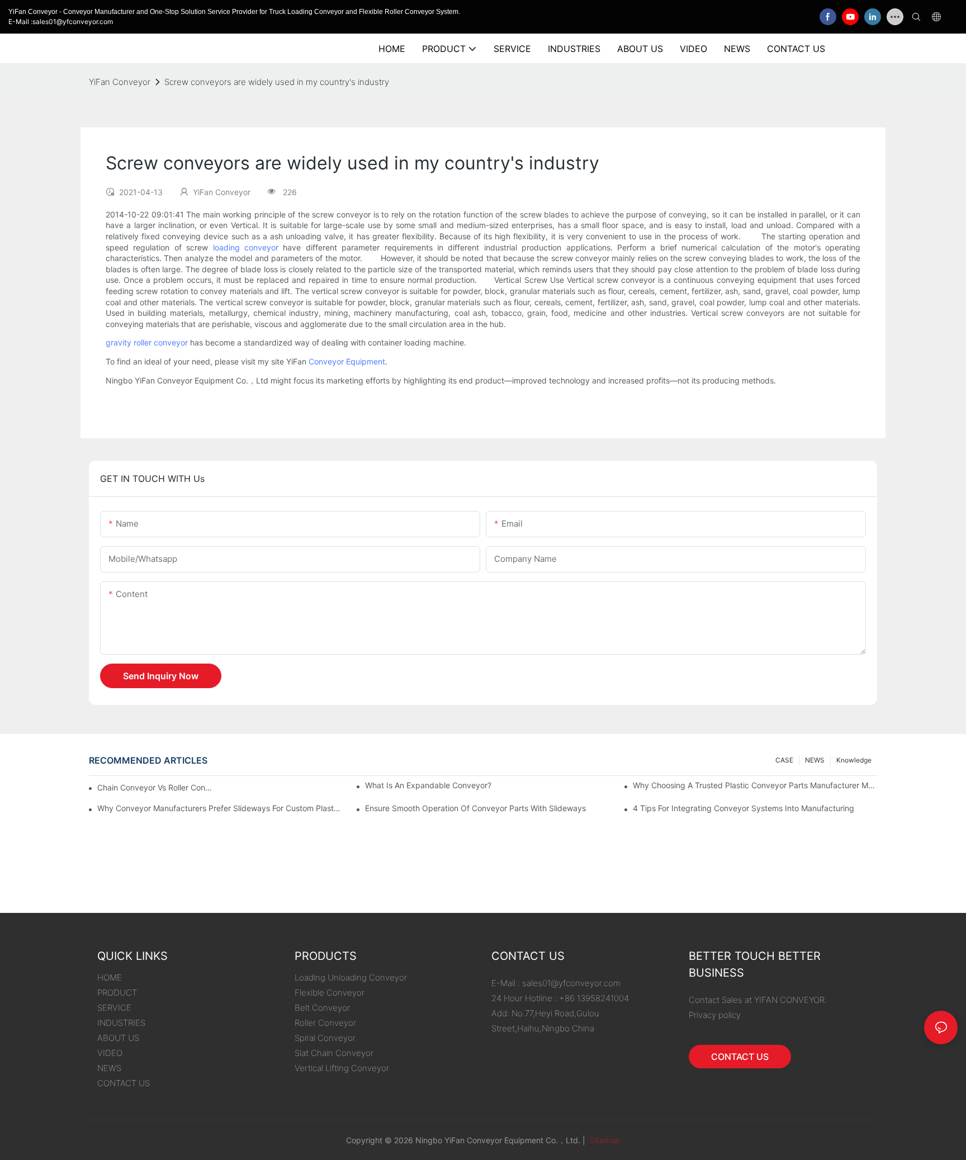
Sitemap (604, 1140)
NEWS (815, 760)
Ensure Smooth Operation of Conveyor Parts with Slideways (475, 808)
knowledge (854, 760)
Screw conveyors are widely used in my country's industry (276, 82)
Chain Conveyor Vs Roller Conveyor (156, 787)
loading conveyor (245, 247)
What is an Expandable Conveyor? (428, 785)
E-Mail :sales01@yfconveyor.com (60, 21)
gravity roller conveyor (147, 342)
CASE (784, 760)
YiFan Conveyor (119, 82)
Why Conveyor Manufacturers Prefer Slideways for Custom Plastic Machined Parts (219, 808)
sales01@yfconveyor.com (571, 983)
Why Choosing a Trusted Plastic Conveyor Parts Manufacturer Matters (755, 785)
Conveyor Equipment (347, 361)
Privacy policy (715, 1015)
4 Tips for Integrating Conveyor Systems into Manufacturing (743, 808)
